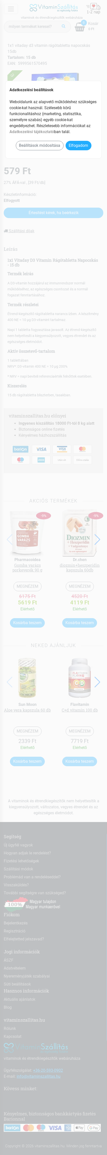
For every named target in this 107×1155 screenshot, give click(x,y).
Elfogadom (78, 145)
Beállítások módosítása (39, 145)
